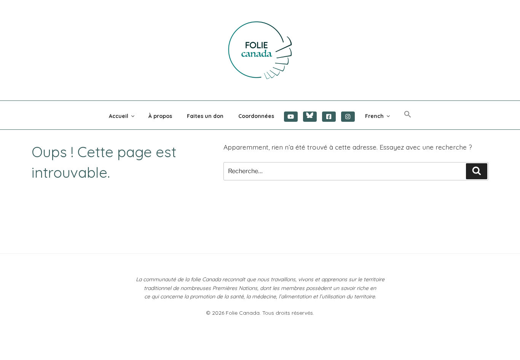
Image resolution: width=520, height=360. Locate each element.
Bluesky (310, 117)
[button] (407, 114)
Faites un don (205, 116)
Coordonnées (256, 116)
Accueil (118, 116)
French (374, 116)
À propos (160, 116)
